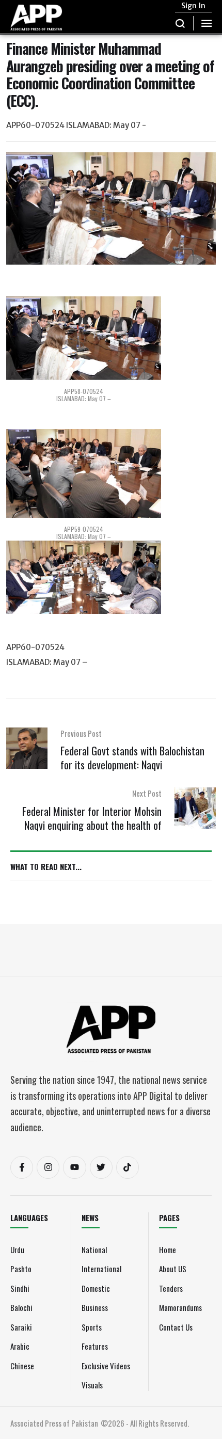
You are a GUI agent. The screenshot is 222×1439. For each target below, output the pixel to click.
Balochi (21, 1307)
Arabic (19, 1346)
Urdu (17, 1249)
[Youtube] (74, 1167)
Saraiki (21, 1327)
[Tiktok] (127, 1167)
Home (167, 1249)
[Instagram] (48, 1167)
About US (172, 1268)
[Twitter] (101, 1167)
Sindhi (19, 1288)
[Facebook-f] (21, 1167)
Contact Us (176, 1327)
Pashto (20, 1268)
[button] (180, 23)
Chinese (22, 1365)
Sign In (193, 5)
